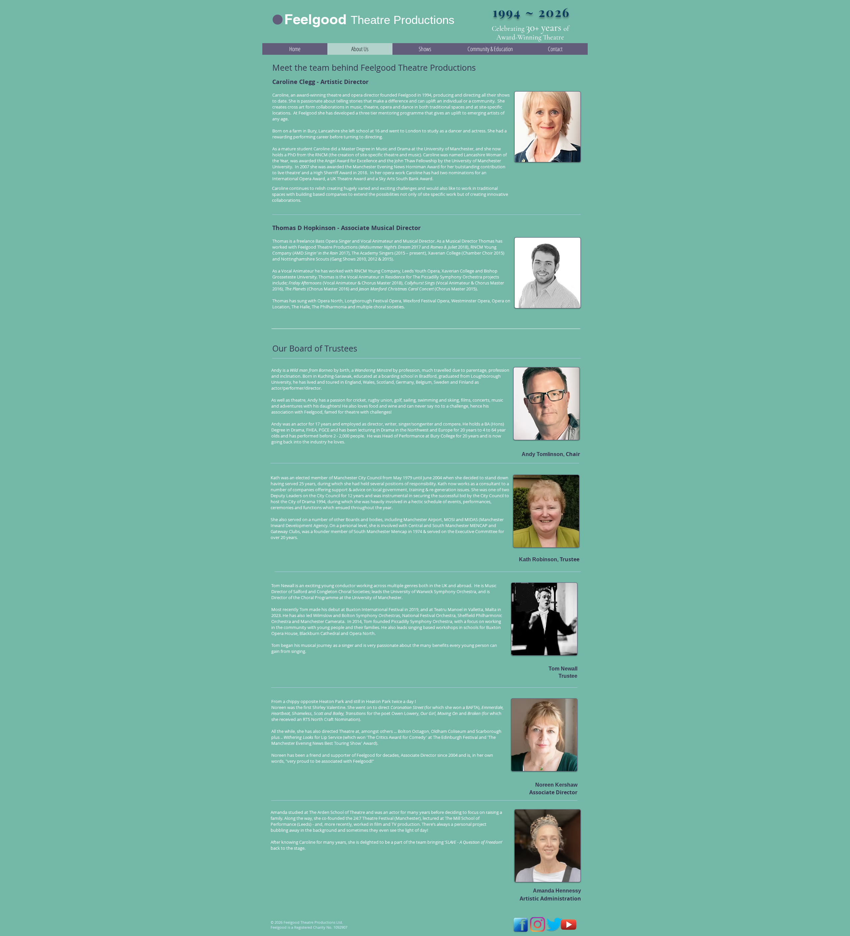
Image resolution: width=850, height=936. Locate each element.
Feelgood (315, 19)
